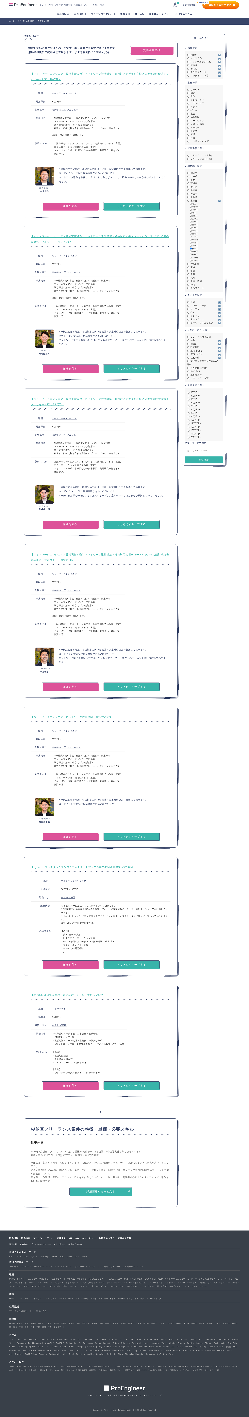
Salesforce (150, 1354)
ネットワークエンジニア (64, 93)
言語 (192, 301)
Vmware (41, 1350)
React (129, 1346)
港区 (194, 212)
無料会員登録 (124, 1238)
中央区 (195, 209)
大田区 (195, 236)
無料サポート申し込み (132, 14)
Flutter (55, 1346)
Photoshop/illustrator (134, 1354)
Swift (77, 1256)
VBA (131, 1339)
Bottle (223, 1343)
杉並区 (62, 109)
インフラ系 (196, 58)
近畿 (192, 274)
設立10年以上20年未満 (220, 1366)
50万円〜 (195, 398)
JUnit (109, 1354)
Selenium (100, 1354)
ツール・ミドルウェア (201, 322)
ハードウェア (197, 120)
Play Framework (86, 1343)
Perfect (12, 1346)
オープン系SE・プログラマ (75, 1279)
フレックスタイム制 (200, 336)
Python (34, 1256)
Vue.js (164, 1343)
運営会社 (13, 1244)
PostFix (32, 1350)
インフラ (195, 315)
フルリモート (74, 109)
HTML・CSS (20, 1339)
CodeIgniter (71, 1343)
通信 (192, 96)
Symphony (21, 1343)
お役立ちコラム (183, 14)
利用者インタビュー (160, 14)
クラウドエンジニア (96, 1282)
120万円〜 (196, 423)
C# (126, 1339)
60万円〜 (195, 402)
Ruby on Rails (119, 1343)
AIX (173, 1346)
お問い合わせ (60, 1244)
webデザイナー (102, 1286)
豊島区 (195, 251)
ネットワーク (197, 319)
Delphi (179, 1339)
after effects (154, 1350)
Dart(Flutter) (211, 1339)
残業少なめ (103, 1370)
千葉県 (193, 196)
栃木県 (193, 186)
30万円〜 (195, 392)
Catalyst (190, 1343)
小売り (193, 130)
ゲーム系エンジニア (113, 1279)
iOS (195, 1346)
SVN (192, 1350)
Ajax (115, 1346)
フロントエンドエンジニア (20, 1266)
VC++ (201, 1339)
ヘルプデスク (59, 1008)
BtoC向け (195, 371)
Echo (235, 1343)
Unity (135, 1350)
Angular (156, 1343)
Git (115, 1354)
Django (208, 1343)
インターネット (198, 99)
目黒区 (195, 233)
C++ (120, 1339)
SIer (192, 92)
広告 (192, 113)
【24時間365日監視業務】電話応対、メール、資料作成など (67, 995)
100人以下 (126, 1366)
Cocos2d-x (166, 1350)
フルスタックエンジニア (73, 880)
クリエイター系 (198, 71)
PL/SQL (193, 1339)
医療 (192, 137)
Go (79, 1339)
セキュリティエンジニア (76, 1282)
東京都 (55, 109)
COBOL (163, 1339)
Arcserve (43, 1354)
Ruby (18, 1256)
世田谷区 (196, 239)
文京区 (195, 218)
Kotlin (84, 1256)
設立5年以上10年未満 (200, 1366)
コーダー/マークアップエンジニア (201, 1279)
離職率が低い (115, 1370)
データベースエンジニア (117, 1282)
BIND (25, 1350)
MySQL (220, 1346)
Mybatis (220, 1350)
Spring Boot (30, 1346)
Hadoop (199, 1350)
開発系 (193, 54)
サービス (195, 89)
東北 (192, 179)
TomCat (229, 1350)
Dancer (199, 1343)
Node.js (107, 1346)
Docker (64, 1350)
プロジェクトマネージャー (109, 1266)
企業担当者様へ (189, 4)
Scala (110, 1339)
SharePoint (168, 1354)
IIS (19, 1350)
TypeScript (44, 1256)
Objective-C (88, 1339)
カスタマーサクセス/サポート (194, 1286)
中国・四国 (196, 280)
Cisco (85, 1350)
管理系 (193, 64)
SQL (186, 1339)
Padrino (181, 1343)
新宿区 (195, 215)
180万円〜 (196, 433)
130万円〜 (196, 426)
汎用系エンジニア (95, 1279)
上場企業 (32, 1370)
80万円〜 (195, 409)
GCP (49, 1350)
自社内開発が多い (199, 367)
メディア (195, 106)
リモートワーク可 (199, 378)
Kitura (20, 1346)
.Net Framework (134, 1343)
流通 (192, 134)
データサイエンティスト (188, 1282)
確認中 (193, 172)
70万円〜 (195, 405)
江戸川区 (196, 260)
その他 (193, 68)
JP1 (65, 1354)
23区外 (195, 257)
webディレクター (118, 1286)
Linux (69, 1256)
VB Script (148, 1339)
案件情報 (13, 1238)
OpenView (80, 1354)
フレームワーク (198, 305)
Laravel (147, 1343)
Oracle (212, 1346)
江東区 (195, 227)
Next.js (80, 1346)
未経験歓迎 (196, 374)
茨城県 (193, 183)
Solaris (166, 1346)
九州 (192, 277)
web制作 (194, 116)
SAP (159, 1354)
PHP (11, 1256)
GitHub (185, 1350)
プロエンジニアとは (43, 1238)
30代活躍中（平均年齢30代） (73, 1366)
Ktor (48, 1346)
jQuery (99, 1346)
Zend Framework (35, 1343)
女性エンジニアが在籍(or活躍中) (150, 1370)
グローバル (196, 353)
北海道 (193, 176)
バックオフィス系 (199, 75)
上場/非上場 (196, 350)
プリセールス (170, 1282)
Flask (216, 1343)
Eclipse (176, 1350)
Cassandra (210, 1350)
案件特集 (25, 1238)
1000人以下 (149, 1366)
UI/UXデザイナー (134, 1286)
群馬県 (193, 190)
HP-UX (180, 1346)
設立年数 (195, 347)
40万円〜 (195, 395)
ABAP (171, 1339)
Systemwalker (55, 1354)
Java (26, 1256)
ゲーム (193, 110)
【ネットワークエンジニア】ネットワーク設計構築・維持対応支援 (71, 717)
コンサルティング (199, 141)
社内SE (164, 1286)
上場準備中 (43, 1370)
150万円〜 (196, 430)
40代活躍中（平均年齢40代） (100, 1366)
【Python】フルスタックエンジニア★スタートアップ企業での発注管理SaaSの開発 (82, 867)
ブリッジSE (47, 1286)
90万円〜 (195, 416)
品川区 (195, 230)
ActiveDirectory (16, 1354)
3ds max (143, 1350)
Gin (229, 1343)
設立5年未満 (183, 1366)
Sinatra (172, 1343)
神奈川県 (195, 263)
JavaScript (33, 1339)
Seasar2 (107, 1343)
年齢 (192, 340)
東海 (192, 267)
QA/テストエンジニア (43, 1266)
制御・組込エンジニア (133, 1279)
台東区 (195, 221)
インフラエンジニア (63, 1266)
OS (192, 312)
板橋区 (195, 254)
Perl (66, 1339)
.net (220, 1339)
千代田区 (196, 206)
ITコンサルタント (155, 1282)
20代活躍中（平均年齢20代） (46, 1366)
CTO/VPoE (35, 1286)
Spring (98, 1343)
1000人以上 (161, 1366)
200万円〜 (196, 436)
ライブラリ (196, 308)
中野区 (195, 245)
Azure (54, 1256)
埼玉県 (193, 193)
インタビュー (89, 1238)
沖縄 (192, 284)
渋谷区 (195, 242)
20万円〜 (195, 412)
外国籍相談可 (81, 1370)
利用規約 (24, 1244)
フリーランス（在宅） (201, 158)
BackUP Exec (31, 1354)
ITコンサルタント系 (200, 61)
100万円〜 (196, 419)
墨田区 (195, 224)
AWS (62, 1256)
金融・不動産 (197, 123)
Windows (143, 1346)
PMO (26, 1286)
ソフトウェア (197, 103)
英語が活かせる (67, 1370)
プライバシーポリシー (41, 1244)
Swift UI (63, 1346)
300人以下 (137, 1366)
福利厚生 (195, 357)
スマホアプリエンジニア (175, 1279)
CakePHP (49, 1343)
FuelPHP (60, 1343)
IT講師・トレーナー (70, 1286)
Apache (12, 1350)
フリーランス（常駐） (201, 155)
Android (188, 1346)
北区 (194, 203)
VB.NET (41, 1346)
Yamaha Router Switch (100, 1350)
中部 (192, 270)
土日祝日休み (128, 1370)
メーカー (195, 127)
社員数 (193, 343)
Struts (71, 1346)
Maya (120, 1354)
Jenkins (90, 1354)
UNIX (158, 1346)
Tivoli (71, 1354)
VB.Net (138, 1339)
